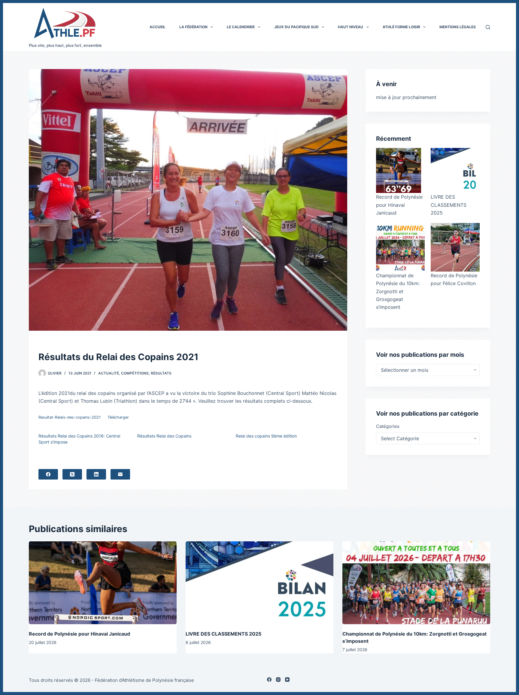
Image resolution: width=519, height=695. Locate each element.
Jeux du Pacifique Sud (296, 27)
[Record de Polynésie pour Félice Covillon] (455, 247)
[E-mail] (120, 474)
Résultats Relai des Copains (164, 435)
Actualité (108, 373)
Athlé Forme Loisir (401, 27)
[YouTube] (287, 679)
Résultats (161, 373)
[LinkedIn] (96, 474)
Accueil (157, 27)
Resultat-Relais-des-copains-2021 (69, 417)
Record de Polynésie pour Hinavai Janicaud (399, 205)
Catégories (387, 426)
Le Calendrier (241, 27)
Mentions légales (457, 27)
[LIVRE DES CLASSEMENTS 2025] (453, 170)
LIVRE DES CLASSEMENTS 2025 (448, 205)
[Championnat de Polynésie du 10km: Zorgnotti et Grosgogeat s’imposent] (400, 247)
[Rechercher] (488, 27)
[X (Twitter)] (72, 474)
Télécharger (118, 417)
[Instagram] (278, 679)
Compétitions (135, 373)
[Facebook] (48, 474)
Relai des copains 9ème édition (266, 435)
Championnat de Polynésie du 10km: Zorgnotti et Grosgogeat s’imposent (398, 291)
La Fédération (193, 27)
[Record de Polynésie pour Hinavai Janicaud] (398, 170)
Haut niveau (350, 27)
